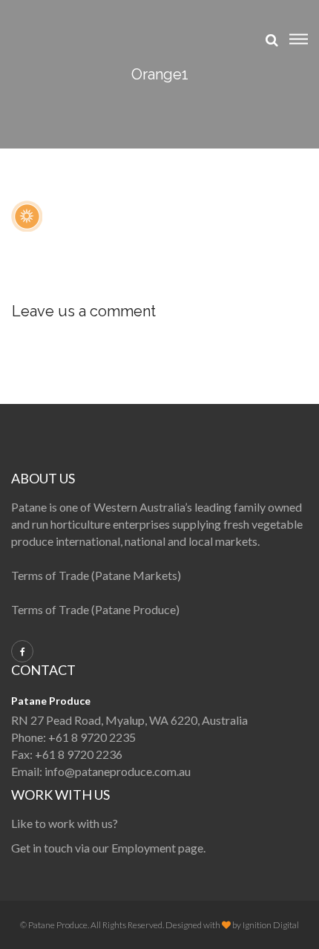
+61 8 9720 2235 (92, 737)
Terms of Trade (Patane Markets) (96, 575)
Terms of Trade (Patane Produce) (95, 609)
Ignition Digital (271, 924)
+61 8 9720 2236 (78, 754)
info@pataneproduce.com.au (118, 771)
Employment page (157, 848)
